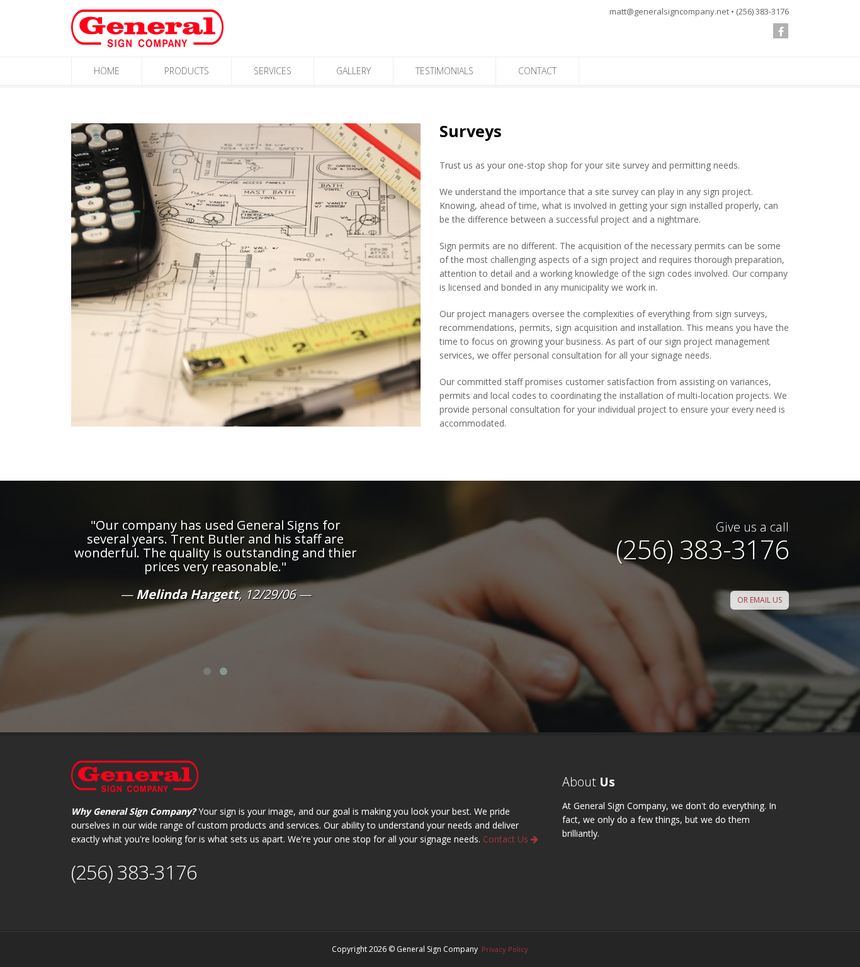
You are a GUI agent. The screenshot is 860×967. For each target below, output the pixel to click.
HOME (107, 71)
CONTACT (537, 71)
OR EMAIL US (759, 600)
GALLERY (353, 71)
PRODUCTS (186, 71)
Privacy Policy (505, 949)
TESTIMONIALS (444, 71)
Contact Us (507, 839)
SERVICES (272, 71)
